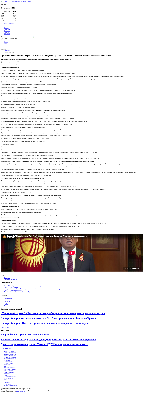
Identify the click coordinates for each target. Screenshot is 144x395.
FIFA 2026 (7, 34)
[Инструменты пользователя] (1, 39)
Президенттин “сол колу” (11, 287)
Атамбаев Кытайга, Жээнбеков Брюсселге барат (17, 292)
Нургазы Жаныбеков (10, 352)
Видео (6, 304)
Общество (7, 32)
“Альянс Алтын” (9, 363)
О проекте (7, 382)
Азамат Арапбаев (9, 372)
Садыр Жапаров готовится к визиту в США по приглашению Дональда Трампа (49, 318)
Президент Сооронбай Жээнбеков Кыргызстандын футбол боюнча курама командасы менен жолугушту (34, 289)
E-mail (6, 43)
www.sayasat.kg (20, 391)
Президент (7, 278)
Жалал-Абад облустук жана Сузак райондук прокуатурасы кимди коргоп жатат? (27, 286)
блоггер (6, 366)
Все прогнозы (5, 327)
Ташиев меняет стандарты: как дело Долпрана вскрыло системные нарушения (48, 339)
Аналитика (7, 306)
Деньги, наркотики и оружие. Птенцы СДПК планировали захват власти (44, 344)
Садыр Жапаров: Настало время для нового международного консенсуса (44, 323)
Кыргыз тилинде (9, 23)
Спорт (6, 303)
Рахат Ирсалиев (8, 370)
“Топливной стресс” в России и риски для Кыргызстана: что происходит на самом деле (53, 313)
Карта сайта (7, 384)
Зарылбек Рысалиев (9, 351)
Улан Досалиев (8, 361)
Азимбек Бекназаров (10, 358)
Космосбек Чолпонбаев (10, 357)
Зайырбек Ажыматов (10, 354)
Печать (6, 42)
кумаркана (7, 373)
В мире (6, 300)
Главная (6, 28)
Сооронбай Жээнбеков (10, 279)
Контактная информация (11, 385)
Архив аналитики (6, 348)
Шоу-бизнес (7, 301)
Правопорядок (8, 298)
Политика (7, 29)
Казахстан (7, 360)
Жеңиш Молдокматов (10, 355)
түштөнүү (7, 364)
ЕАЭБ (6, 375)
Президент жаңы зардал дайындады (14, 290)
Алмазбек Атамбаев (9, 367)
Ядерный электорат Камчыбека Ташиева (25, 334)
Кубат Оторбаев (8, 378)
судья (5, 379)
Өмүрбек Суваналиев (10, 376)
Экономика (7, 31)
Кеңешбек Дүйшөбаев (10, 369)
